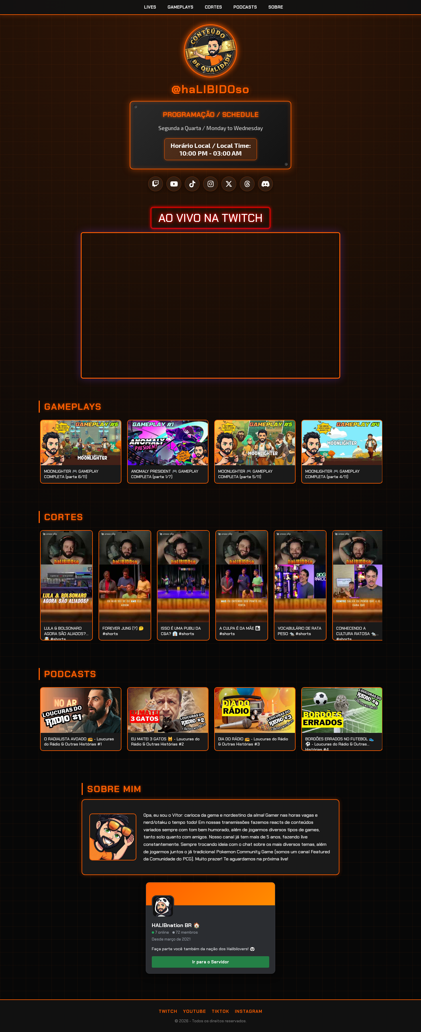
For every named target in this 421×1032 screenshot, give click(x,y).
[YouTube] (173, 183)
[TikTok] (192, 183)
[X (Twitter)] (228, 183)
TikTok (220, 1011)
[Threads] (247, 183)
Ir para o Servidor (210, 962)
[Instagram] (210, 183)
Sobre (275, 7)
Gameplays (180, 7)
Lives (150, 7)
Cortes (213, 7)
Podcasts (245, 7)
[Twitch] (155, 183)
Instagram (248, 1011)
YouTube (194, 1011)
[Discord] (265, 183)
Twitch (168, 1011)
